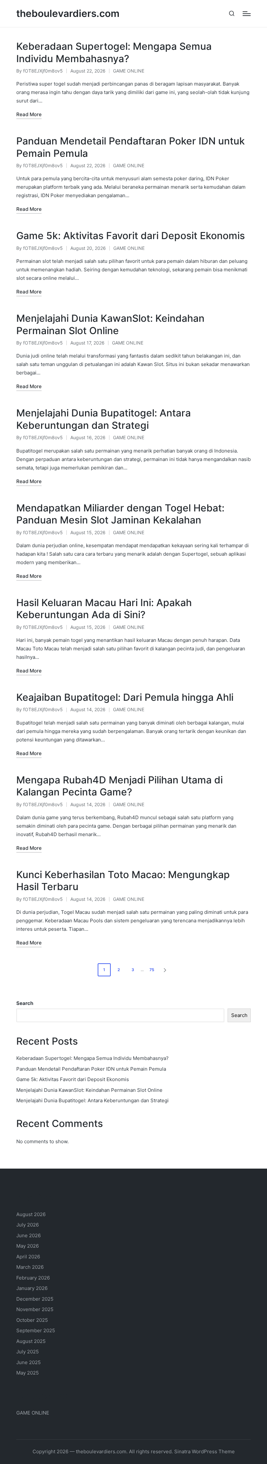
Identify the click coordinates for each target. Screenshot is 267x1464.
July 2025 (27, 1352)
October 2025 (32, 1320)
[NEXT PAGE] (164, 969)
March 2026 (30, 1267)
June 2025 (28, 1362)
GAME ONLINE (128, 71)
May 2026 (27, 1246)
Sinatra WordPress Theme (204, 1451)
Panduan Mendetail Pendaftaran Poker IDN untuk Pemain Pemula (91, 1069)
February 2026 (33, 1278)
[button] (166, 970)
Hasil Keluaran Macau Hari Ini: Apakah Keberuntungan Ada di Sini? (104, 609)
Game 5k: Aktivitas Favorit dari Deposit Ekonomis (130, 235)
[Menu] (247, 13)
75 (151, 969)
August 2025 (31, 1341)
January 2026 (32, 1288)
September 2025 (35, 1330)
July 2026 (27, 1225)
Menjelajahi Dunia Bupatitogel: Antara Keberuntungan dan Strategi (103, 419)
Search (24, 1003)
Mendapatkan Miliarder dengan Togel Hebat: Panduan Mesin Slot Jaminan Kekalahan (120, 514)
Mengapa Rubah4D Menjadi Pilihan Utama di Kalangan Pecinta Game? (119, 786)
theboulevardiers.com (67, 13)
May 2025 (27, 1373)
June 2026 (28, 1235)
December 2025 (34, 1299)
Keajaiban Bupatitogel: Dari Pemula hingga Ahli (124, 697)
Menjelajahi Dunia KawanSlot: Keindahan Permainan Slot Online (110, 324)
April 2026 (28, 1257)
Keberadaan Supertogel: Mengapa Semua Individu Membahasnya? (114, 52)
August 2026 (31, 1214)
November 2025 (34, 1309)
